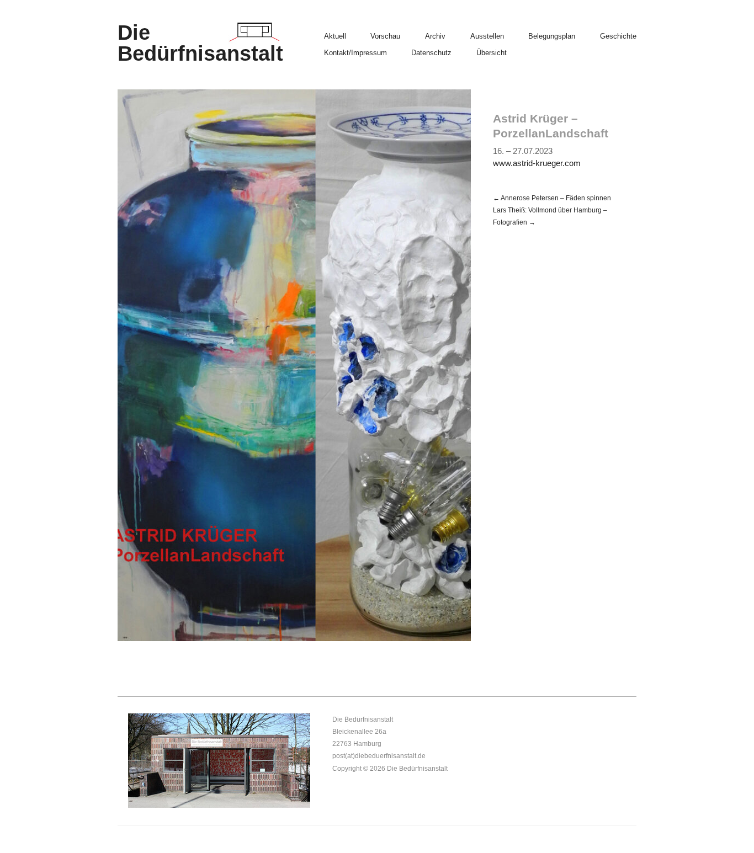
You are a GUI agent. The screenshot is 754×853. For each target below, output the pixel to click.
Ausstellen (487, 36)
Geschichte (618, 36)
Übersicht (491, 53)
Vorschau (385, 36)
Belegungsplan (551, 36)
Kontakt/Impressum (355, 53)
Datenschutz (431, 53)
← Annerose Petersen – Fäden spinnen (552, 197)
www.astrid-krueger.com (537, 163)
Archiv (435, 36)
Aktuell (335, 36)
